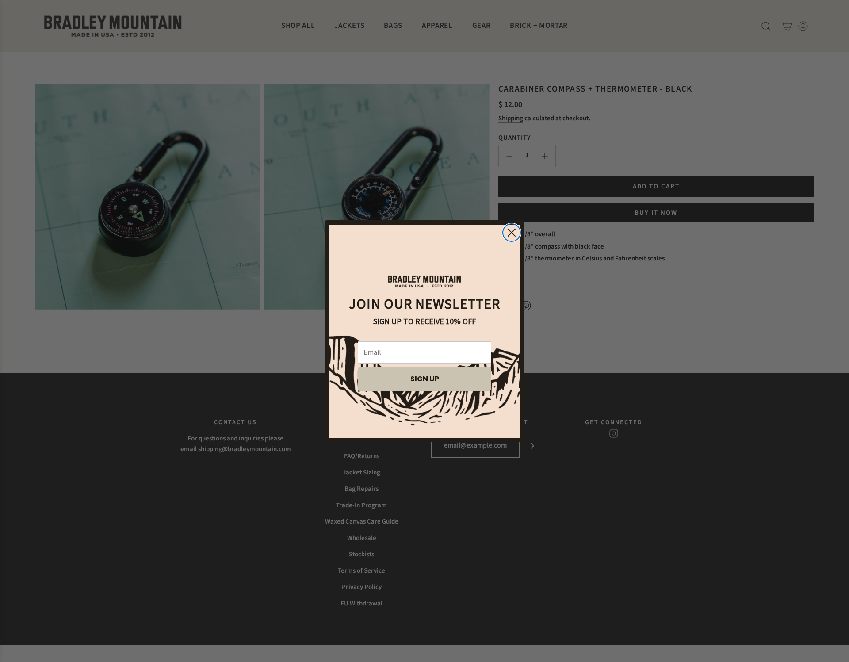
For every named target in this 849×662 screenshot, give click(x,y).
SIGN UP (424, 379)
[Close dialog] (511, 232)
